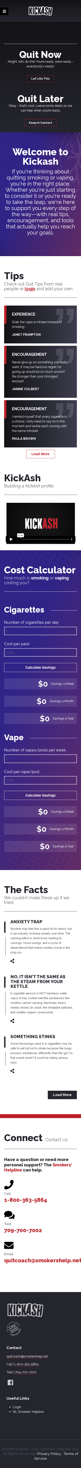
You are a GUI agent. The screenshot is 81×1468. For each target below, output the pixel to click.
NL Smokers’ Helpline (28, 1412)
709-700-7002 (23, 1230)
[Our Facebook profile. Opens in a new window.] (10, 1382)
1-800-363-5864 (25, 1200)
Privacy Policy (49, 1454)
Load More (40, 454)
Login (17, 1407)
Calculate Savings (40, 667)
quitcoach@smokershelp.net (27, 1356)
